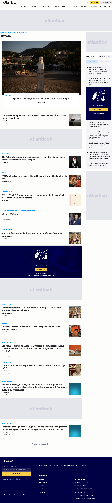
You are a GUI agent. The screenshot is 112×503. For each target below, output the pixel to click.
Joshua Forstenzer (6, 181)
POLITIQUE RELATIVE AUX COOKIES (84, 495)
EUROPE (56, 6)
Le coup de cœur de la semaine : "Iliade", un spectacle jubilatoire (31, 327)
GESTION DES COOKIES (81, 485)
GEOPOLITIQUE (46, 6)
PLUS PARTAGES (105, 62)
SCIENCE (83, 6)
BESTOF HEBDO (43, 492)
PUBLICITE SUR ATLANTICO (82, 482)
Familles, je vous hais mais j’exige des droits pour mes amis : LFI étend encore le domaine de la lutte (99, 81)
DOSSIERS (41, 479)
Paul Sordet (5, 200)
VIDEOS (41, 485)
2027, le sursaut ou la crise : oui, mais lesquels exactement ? (99, 164)
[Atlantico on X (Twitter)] (9, 494)
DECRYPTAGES (43, 476)
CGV (76, 476)
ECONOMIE (34, 6)
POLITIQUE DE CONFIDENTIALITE (83, 489)
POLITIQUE (24, 6)
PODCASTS (42, 489)
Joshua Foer (5, 354)
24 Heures (102, 56)
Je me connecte (106, 2)
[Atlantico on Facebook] (14, 494)
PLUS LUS (92, 62)
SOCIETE (65, 6)
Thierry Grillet (5, 392)
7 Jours (108, 56)
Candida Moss (5, 371)
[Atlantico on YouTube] (28, 494)
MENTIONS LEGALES (80, 479)
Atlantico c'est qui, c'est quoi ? (49, 465)
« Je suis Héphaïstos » (12, 214)
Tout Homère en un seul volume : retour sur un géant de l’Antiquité (32, 233)
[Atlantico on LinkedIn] (19, 494)
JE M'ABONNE (94, 2)
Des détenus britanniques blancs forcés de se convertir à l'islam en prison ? (99, 145)
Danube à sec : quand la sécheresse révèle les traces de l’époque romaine (99, 124)
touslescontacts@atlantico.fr (16, 499)
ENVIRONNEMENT (95, 6)
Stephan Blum (5, 121)
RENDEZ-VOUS (43, 482)
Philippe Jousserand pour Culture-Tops (12, 329)
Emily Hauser (5, 162)
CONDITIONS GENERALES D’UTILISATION (85, 498)
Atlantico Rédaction (7, 236)
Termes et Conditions (14, 479)
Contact (84, 465)
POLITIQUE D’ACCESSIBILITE (82, 492)
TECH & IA (74, 6)
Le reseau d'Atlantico (70, 465)
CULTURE (107, 6)
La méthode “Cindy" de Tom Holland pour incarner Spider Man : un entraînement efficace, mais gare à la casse (99, 70)
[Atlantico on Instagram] (24, 494)
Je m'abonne (41, 269)
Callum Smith (41, 102)
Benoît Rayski (5, 217)
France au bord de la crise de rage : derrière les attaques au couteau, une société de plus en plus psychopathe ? (99, 135)
